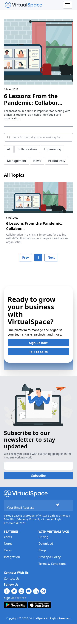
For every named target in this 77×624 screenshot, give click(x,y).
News (37, 161)
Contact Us (11, 579)
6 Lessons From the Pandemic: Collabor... (33, 99)
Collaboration (27, 149)
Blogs (42, 550)
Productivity (56, 161)
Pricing (43, 537)
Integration (12, 557)
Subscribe (38, 476)
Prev (25, 257)
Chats (8, 537)
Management (16, 161)
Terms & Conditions (52, 564)
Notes (8, 544)
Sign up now (38, 343)
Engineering (52, 149)
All (8, 149)
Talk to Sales (38, 352)
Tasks (8, 550)
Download (45, 544)
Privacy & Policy (49, 557)
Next (51, 257)
